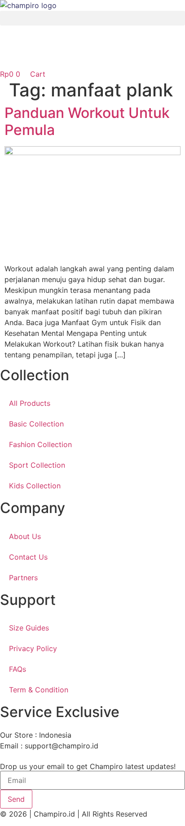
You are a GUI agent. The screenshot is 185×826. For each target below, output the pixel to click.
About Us (25, 536)
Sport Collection (37, 465)
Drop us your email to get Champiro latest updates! (88, 766)
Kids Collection (35, 485)
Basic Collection (36, 423)
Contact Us (28, 556)
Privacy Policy (33, 648)
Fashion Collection (40, 444)
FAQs (17, 669)
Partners (23, 577)
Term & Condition (38, 689)
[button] (92, 18)
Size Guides (29, 627)
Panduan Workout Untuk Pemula (87, 121)
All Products (29, 403)
